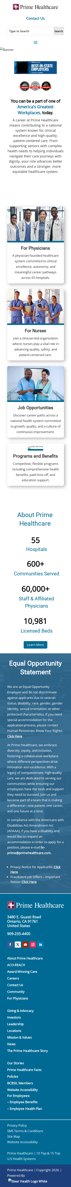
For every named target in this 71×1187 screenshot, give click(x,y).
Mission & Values (19, 1037)
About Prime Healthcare (25, 958)
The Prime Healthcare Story (27, 1050)
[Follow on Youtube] (25, 945)
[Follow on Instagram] (33, 945)
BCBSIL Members (20, 1083)
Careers (13, 978)
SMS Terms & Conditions (25, 1131)
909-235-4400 (18, 933)
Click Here (14, 736)
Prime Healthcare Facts (24, 1069)
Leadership (15, 1024)
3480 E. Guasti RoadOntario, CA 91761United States (24, 921)
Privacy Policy (17, 1125)
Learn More (35, 644)
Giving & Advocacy (20, 1010)
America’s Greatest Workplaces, (35, 109)
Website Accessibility (22, 1090)
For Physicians (17, 998)
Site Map (13, 1136)
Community (16, 991)
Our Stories (15, 1063)
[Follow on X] (18, 945)
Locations (14, 1030)
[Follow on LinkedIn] (40, 945)
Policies (12, 1076)
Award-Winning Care (22, 971)
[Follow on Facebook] (10, 945)
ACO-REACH (16, 965)
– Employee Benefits (22, 1102)
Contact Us (35, 18)
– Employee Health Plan (24, 1108)
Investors (14, 1017)
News (11, 1044)
